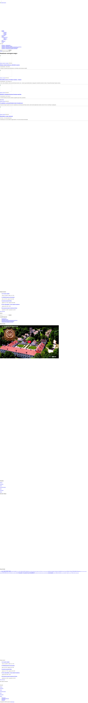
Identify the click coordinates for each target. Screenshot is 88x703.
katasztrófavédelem (45, 571)
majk (85, 571)
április (74, 572)
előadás (18, 571)
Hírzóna (3, 31)
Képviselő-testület (64, 571)
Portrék (5, 39)
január (37, 571)
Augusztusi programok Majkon (7, 300)
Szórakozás (3, 35)
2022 (0, 571)
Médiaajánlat (4, 697)
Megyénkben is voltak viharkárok (6, 116)
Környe (81, 571)
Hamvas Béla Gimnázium (25, 571)
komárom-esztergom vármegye (53, 571)
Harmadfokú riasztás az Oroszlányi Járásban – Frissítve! (10, 79)
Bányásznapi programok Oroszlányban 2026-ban (9, 676)
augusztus (12, 571)
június (41, 571)
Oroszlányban (26, 572)
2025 (7, 571)
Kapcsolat (3, 700)
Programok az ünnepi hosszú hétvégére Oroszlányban (9, 320)
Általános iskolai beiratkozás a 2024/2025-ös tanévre (10, 64)
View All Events (2, 311)
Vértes (72, 572)
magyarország (83, 571)
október (17, 572)
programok (50, 572)
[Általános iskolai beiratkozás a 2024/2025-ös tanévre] (6, 61)
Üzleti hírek (3, 41)
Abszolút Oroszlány (5, 37)
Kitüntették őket (4, 318)
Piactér (3, 42)
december (15, 571)
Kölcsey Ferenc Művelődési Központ (73, 571)
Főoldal (3, 30)
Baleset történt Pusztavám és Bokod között (8, 321)
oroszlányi (32, 572)
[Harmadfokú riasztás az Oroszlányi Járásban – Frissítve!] (6, 76)
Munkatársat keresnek (5, 319)
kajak (42, 571)
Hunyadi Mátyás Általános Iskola (32, 571)
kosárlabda (60, 571)
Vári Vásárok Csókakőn (5, 293)
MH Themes (12, 701)
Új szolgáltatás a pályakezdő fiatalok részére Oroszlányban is (11, 103)
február (20, 571)
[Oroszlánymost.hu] (44, 2)
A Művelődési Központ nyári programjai (8, 297)
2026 (10, 571)
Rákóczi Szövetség (58, 572)
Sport (2, 40)
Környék (4, 63)
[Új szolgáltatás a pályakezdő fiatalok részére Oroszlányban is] (2, 99)
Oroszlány (5, 32)
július (39, 571)
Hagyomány (5, 38)
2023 (2, 571)
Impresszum (3, 699)
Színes (3, 36)
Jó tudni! (5, 34)
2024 (4, 571)
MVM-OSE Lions (5, 572)
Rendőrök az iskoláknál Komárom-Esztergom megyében (10, 94)
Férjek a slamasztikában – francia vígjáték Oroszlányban (11, 304)
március (11, 572)
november (14, 572)
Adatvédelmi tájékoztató (5, 698)
